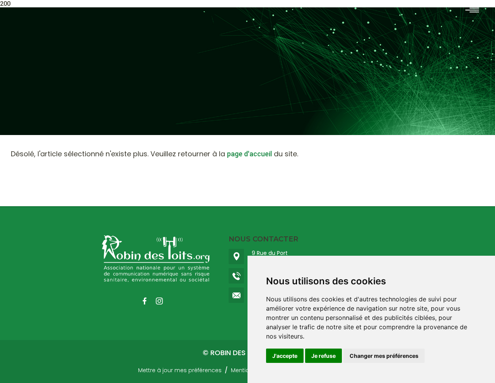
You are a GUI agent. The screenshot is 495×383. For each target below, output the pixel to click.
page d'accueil (249, 154)
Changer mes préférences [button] (384, 355)
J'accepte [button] (284, 355)
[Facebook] (148, 301)
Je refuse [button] (323, 355)
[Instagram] (163, 301)
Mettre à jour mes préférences (180, 370)
